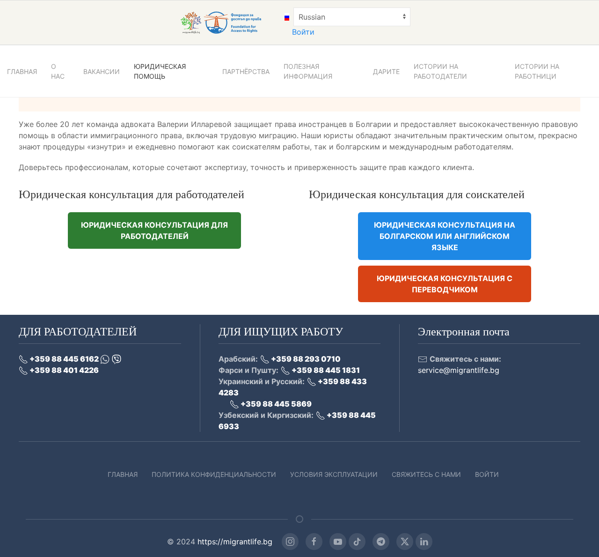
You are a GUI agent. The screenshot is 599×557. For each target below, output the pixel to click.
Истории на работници (537, 71)
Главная (123, 474)
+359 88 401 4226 (63, 370)
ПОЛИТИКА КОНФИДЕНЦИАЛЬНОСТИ (214, 474)
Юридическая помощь (160, 71)
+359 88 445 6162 (64, 359)
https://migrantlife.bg (234, 541)
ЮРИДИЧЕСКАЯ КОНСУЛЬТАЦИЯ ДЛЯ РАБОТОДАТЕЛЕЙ (154, 230)
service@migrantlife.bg (458, 370)
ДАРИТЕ (386, 71)
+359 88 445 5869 (275, 403)
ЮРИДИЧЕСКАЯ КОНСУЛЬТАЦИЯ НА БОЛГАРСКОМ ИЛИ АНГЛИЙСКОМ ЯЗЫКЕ (444, 236)
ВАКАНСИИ (101, 71)
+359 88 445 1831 (325, 370)
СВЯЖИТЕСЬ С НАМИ (426, 474)
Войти (303, 32)
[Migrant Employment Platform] (231, 22)
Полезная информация (308, 71)
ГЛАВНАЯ (22, 71)
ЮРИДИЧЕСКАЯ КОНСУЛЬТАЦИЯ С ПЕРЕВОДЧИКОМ (444, 284)
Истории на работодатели (440, 71)
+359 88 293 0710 (305, 359)
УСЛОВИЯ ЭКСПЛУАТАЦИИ (334, 474)
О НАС (58, 71)
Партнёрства (246, 71)
